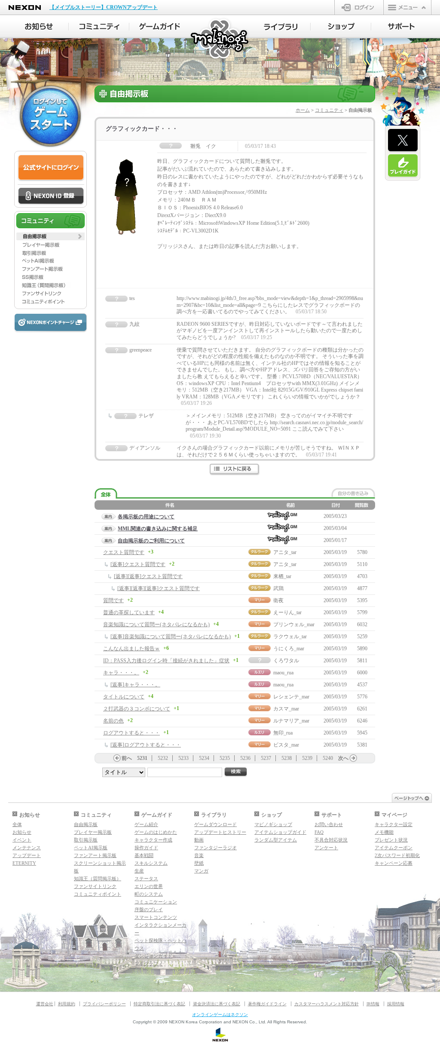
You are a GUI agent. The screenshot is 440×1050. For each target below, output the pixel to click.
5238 (286, 758)
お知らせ (21, 832)
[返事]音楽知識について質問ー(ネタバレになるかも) (170, 637)
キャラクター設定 (393, 824)
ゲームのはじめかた (155, 832)
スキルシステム (151, 863)
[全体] (106, 493)
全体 (17, 824)
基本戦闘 (143, 855)
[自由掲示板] (50, 236)
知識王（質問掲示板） (97, 878)
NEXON (25, 7)
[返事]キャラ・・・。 (135, 685)
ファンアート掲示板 (95, 855)
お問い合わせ (329, 824)
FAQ (319, 832)
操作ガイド (146, 847)
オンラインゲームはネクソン (220, 1014)
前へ (127, 758)
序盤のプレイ (148, 909)
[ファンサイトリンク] (50, 293)
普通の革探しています (129, 612)
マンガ (201, 870)
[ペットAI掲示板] (50, 261)
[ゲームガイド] (159, 26)
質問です (113, 600)
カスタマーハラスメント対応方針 (326, 1003)
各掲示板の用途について (146, 517)
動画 (199, 839)
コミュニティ (329, 110)
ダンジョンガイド (153, 955)
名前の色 (113, 721)
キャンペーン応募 (393, 863)
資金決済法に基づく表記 (216, 1003)
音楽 (199, 855)
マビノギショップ (273, 824)
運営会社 (44, 1003)
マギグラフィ (148, 963)
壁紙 (199, 863)
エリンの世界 (148, 886)
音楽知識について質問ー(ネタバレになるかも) (156, 624)
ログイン (359, 7)
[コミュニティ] (99, 26)
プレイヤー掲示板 (93, 832)
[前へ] (117, 758)
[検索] (236, 772)
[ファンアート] (50, 269)
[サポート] (401, 26)
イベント (21, 839)
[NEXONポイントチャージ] (50, 323)
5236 (245, 758)
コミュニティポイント (97, 894)
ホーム (303, 110)
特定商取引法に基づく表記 (159, 1003)
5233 (183, 758)
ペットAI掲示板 (90, 847)
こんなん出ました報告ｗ (131, 649)
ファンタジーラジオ (215, 847)
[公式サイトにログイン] (51, 167)
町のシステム (148, 894)
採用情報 (395, 1003)
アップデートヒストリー (220, 832)
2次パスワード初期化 (397, 855)
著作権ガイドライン (267, 1003)
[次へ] (353, 758)
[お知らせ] (38, 26)
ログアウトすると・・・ (131, 733)
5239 (307, 758)
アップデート (26, 855)
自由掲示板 (86, 824)
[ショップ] (341, 26)
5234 (204, 758)
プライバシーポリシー (104, 1003)
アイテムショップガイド (280, 832)
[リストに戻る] (235, 469)
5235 (225, 758)
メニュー (407, 7)
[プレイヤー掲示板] (50, 244)
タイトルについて (123, 697)
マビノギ (220, 39)
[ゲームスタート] (50, 116)
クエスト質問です (123, 552)
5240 (328, 758)
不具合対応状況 (331, 839)
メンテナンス (26, 847)
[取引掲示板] (50, 253)
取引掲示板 (86, 839)
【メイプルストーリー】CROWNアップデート (103, 7)
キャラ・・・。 (121, 673)
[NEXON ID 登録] (51, 196)
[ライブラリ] (280, 26)
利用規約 (66, 1003)
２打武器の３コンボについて (136, 709)
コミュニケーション (155, 901)
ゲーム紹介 (146, 824)
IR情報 (373, 1003)
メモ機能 (384, 832)
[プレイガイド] (403, 166)
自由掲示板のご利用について (151, 541)
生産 (139, 870)
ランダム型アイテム (275, 839)
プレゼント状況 (391, 839)
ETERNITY (24, 863)
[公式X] (403, 141)
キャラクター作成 (153, 839)
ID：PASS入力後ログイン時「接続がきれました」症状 (166, 661)
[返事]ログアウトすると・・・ (145, 745)
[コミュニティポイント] (50, 302)
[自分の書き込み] (353, 492)
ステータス (146, 878)
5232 (163, 758)
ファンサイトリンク (95, 886)
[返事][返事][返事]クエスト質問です (158, 588)
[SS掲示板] (50, 277)
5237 (266, 758)
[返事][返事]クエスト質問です (148, 576)
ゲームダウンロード (215, 824)
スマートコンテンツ (155, 917)
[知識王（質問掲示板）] (50, 285)
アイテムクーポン (393, 847)
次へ (343, 758)
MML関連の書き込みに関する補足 (158, 529)
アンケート (326, 847)
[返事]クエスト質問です (137, 564)
